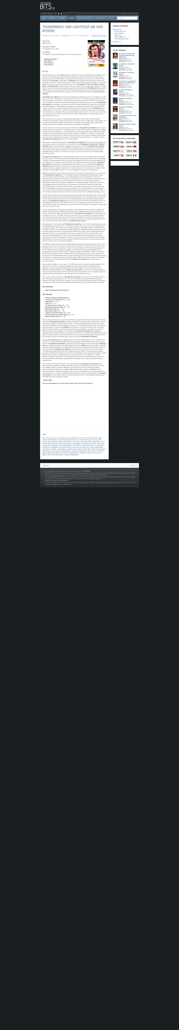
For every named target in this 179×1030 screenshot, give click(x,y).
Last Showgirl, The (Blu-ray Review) (127, 64)
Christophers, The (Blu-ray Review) (126, 73)
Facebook (89, 383)
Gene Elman (101, 443)
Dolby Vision (96, 442)
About (111, 18)
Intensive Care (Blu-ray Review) (125, 99)
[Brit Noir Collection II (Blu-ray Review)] (115, 126)
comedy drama (67, 442)
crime (74, 442)
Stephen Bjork (46, 453)
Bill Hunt (87, 471)
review (73, 451)
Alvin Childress (94, 438)
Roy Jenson (88, 451)
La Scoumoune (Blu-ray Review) (126, 90)
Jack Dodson (46, 447)
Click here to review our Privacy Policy (56, 480)
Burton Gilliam (73, 440)
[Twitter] (58, 14)
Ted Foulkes (63, 453)
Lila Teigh (53, 449)
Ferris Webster (75, 443)
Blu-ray (59, 440)
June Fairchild (62, 447)
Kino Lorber (82, 447)
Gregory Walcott (67, 445)
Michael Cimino (50, 451)
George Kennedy (57, 445)
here (103, 479)
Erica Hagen (67, 443)
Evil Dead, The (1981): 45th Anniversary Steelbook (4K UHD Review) (126, 55)
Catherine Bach (83, 440)
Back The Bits (100, 18)
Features (62, 18)
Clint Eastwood (52, 442)
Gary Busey (93, 443)
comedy (59, 442)
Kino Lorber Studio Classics (95, 447)
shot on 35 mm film (98, 451)
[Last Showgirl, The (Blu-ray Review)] (115, 66)
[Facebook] (56, 14)
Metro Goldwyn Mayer (84, 449)
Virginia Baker (74, 455)
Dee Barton (88, 442)
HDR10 (78, 445)
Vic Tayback (66, 455)
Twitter (80, 383)
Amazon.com (56, 484)
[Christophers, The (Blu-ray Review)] (115, 74)
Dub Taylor (59, 443)
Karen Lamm (71, 447)
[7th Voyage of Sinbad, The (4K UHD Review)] (115, 117)
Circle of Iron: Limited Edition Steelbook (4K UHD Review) (127, 82)
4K (50, 438)
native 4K (59, 451)
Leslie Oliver (46, 449)
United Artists (58, 455)
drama (103, 442)
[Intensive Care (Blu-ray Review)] (115, 100)
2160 (47, 438)
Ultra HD (50, 455)
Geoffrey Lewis (46, 445)
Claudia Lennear (93, 440)
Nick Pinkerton (66, 451)
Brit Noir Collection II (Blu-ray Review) (127, 125)
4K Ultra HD (85, 438)
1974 (43, 438)
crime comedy (80, 442)
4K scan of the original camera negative (64, 438)
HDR (74, 445)
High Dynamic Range (87, 445)
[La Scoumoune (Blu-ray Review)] (115, 92)
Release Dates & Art (85, 18)
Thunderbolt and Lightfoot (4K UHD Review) (72, 29)
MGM (44, 451)
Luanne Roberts (61, 449)
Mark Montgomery (72, 449)
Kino (77, 447)
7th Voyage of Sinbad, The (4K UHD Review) (127, 116)
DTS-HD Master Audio (48, 443)
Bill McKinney (52, 440)
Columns (52, 18)
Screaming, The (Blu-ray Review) (126, 107)
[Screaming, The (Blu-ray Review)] (115, 109)
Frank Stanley (85, 443)
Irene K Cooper (99, 445)
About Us (46, 465)
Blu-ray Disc (65, 440)
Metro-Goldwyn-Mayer (98, 449)
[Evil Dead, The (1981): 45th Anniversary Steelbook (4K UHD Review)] (115, 56)
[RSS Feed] (61, 14)
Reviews (71, 18)
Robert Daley (80, 451)
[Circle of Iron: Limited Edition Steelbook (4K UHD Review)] (115, 83)
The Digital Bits (72, 453)
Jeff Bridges (54, 447)
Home (43, 18)
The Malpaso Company (84, 453)
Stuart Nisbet (55, 453)
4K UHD (78, 438)
